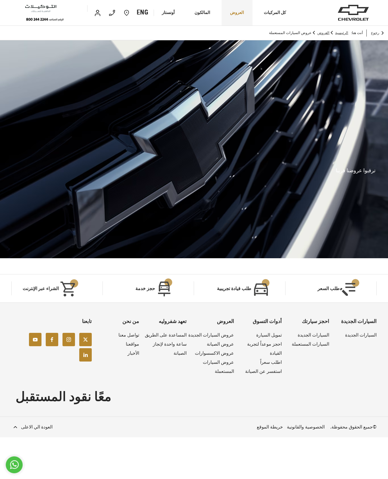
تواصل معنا (128, 335)
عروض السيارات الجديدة (211, 335)
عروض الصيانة (220, 344)
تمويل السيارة (269, 335)
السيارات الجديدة (361, 335)
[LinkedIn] (85, 354)
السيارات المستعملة (310, 344)
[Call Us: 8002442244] (45, 19)
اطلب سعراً (271, 362)
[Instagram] (68, 339)
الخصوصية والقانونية (306, 427)
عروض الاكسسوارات (214, 353)
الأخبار (133, 353)
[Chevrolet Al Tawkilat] (49, 9)
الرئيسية (341, 32)
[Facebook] (52, 339)
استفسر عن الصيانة (263, 371)
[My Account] (97, 13)
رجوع (375, 32)
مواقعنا (132, 344)
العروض (323, 32)
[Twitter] (85, 339)
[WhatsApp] (14, 465)
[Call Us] (112, 13)
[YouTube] (35, 339)
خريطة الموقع (270, 427)
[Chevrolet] (353, 13)
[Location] (126, 13)
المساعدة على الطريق (166, 335)
